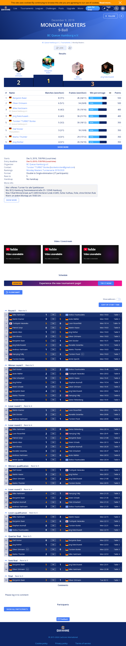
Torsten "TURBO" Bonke (37, 167)
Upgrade (71, 8)
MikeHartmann (78, 78)
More (80, 8)
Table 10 (116, 323)
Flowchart (14, 292)
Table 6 (117, 349)
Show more (63, 147)
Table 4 (117, 345)
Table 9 (117, 332)
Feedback (64, 619)
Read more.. (105, 2)
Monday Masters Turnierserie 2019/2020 (45, 170)
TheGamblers (14, 132)
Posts (61, 8)
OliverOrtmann (18, 75)
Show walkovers (109, 299)
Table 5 (117, 336)
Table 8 (117, 327)
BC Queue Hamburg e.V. (63, 35)
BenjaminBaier (48, 72)
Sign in (109, 8)
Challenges (51, 8)
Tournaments (27, 8)
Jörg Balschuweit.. (107, 78)
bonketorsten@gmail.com (62, 167)
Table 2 (117, 319)
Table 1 (117, 315)
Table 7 (117, 354)
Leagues (39, 8)
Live (15, 8)
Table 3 (117, 359)
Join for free (91, 8)
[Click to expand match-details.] (53, 314)
